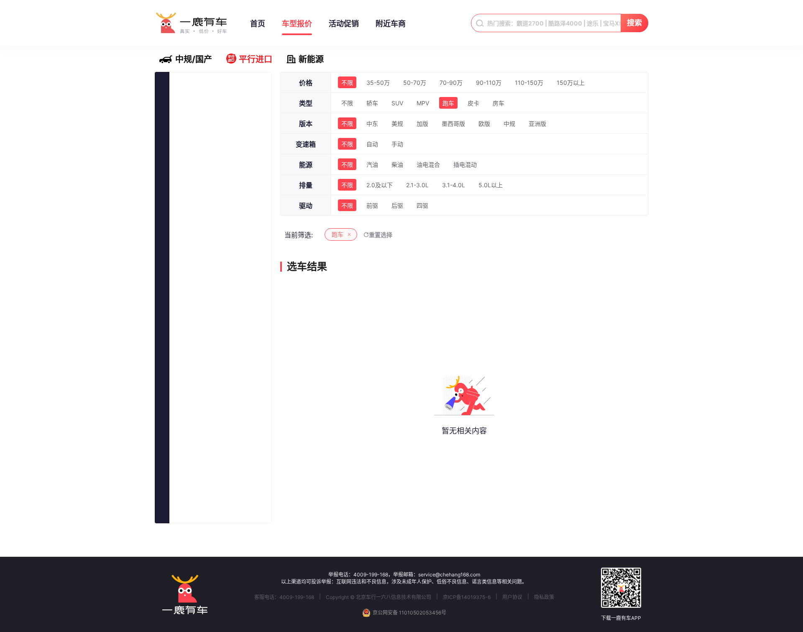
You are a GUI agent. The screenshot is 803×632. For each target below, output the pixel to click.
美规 (397, 123)
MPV (423, 103)
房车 (498, 103)
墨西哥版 (453, 123)
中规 (509, 123)
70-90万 (451, 82)
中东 (372, 123)
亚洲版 (537, 123)
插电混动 (465, 164)
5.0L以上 (490, 185)
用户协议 (512, 597)
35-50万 (378, 82)
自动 (372, 144)
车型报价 (297, 23)
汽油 (372, 164)
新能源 (311, 59)
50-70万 (414, 82)
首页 (257, 23)
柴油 (397, 164)
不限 (347, 82)
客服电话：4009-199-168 (284, 597)
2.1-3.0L (417, 185)
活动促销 (344, 23)
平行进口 (255, 59)
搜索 (634, 22)
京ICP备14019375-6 (467, 597)
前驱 (372, 205)
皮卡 (473, 103)
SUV (397, 103)
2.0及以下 (379, 185)
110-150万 (529, 82)
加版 (422, 123)
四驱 (422, 205)
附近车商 (391, 23)
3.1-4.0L (453, 185)
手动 (397, 144)
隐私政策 (544, 597)
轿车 (372, 103)
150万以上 (571, 82)
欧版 (484, 123)
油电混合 (428, 164)
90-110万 (488, 82)
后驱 (397, 205)
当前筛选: (298, 235)
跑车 (448, 103)
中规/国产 (193, 59)
